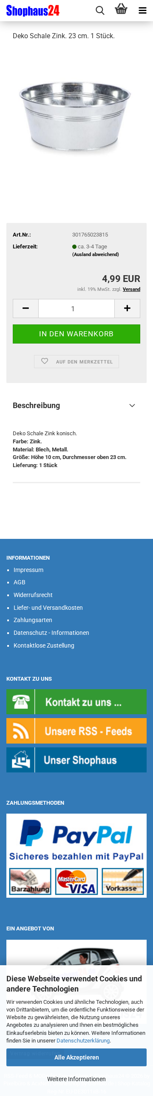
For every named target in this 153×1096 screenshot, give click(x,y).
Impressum (28, 569)
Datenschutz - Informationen (51, 632)
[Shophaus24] (30, 10)
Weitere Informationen (76, 1079)
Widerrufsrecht (33, 595)
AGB (20, 582)
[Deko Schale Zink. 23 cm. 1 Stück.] (76, 112)
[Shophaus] (76, 759)
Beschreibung (36, 405)
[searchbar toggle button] (99, 10)
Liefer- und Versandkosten (48, 607)
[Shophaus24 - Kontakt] (76, 701)
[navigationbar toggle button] (142, 10)
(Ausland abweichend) (95, 254)
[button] (25, 308)
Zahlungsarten (33, 620)
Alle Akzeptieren (76, 1057)
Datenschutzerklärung (83, 1040)
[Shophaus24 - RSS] (76, 730)
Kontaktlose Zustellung (44, 645)
